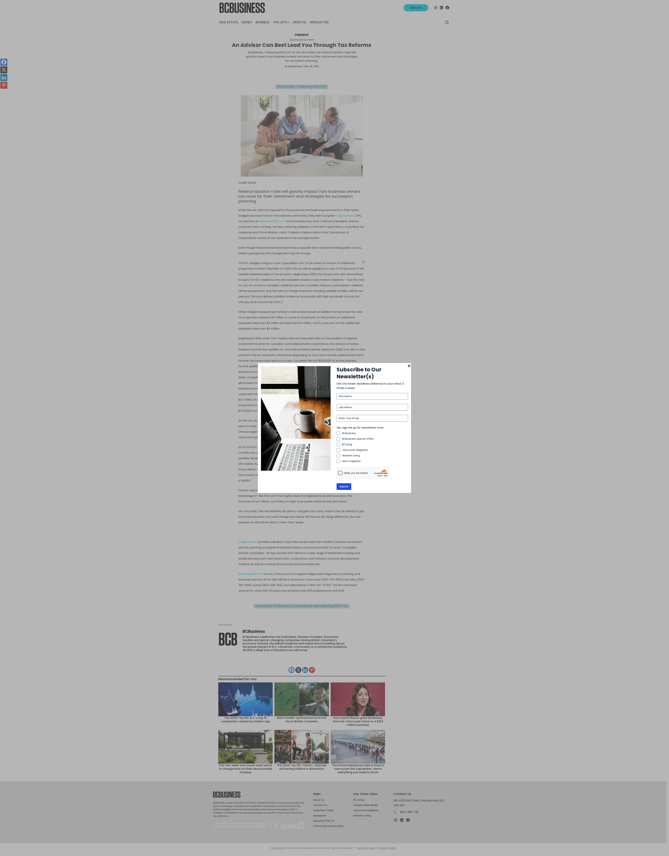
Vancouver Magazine (355, 450)
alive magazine (351, 461)
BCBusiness (349, 433)
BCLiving (347, 444)
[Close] (409, 366)
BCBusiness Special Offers (358, 439)
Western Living (351, 455)
